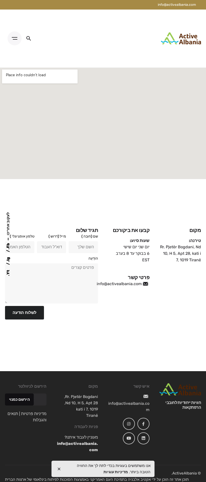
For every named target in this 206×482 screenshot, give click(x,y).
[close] (59, 469)
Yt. (8, 273)
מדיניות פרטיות (33, 413)
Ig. (8, 260)
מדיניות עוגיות (116, 472)
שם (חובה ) (89, 236)
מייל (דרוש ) (57, 236)
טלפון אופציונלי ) (22, 236)
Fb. (8, 246)
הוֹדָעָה (93, 258)
